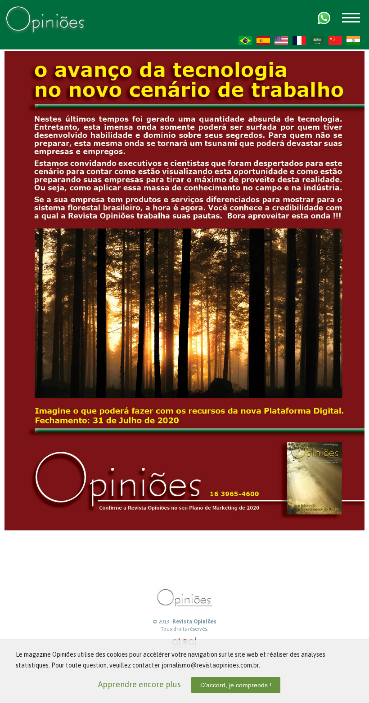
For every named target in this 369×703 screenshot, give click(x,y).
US (281, 40)
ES (263, 40)
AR (317, 40)
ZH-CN (335, 40)
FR (299, 40)
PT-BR (245, 40)
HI (353, 40)
